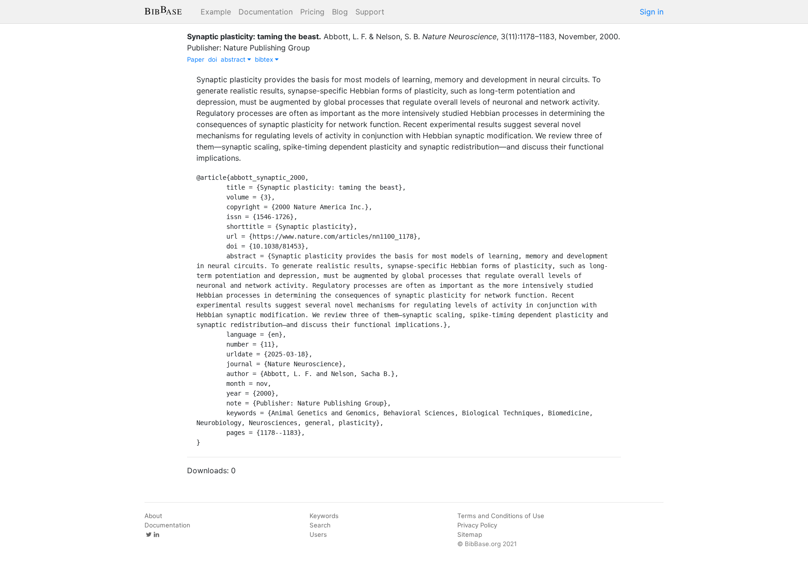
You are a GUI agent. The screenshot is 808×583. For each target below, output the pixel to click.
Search (320, 525)
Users (318, 534)
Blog (340, 11)
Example (216, 11)
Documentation (265, 11)
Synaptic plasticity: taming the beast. (254, 36)
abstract (234, 59)
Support (369, 11)
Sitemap (469, 534)
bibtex (265, 59)
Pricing (312, 11)
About (153, 515)
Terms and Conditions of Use (500, 515)
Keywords (324, 515)
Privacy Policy (477, 525)
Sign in (652, 11)
